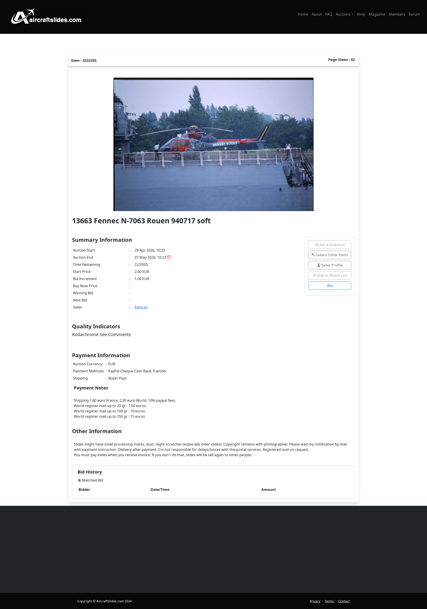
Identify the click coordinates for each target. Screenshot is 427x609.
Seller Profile (331, 265)
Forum (414, 14)
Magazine (377, 14)
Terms (329, 601)
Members (397, 14)
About (317, 14)
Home (303, 14)
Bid (329, 285)
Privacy (315, 601)
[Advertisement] (210, 549)
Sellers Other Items (331, 254)
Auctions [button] (343, 14)
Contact (344, 601)
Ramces (141, 307)
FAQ (328, 14)
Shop (361, 14)
